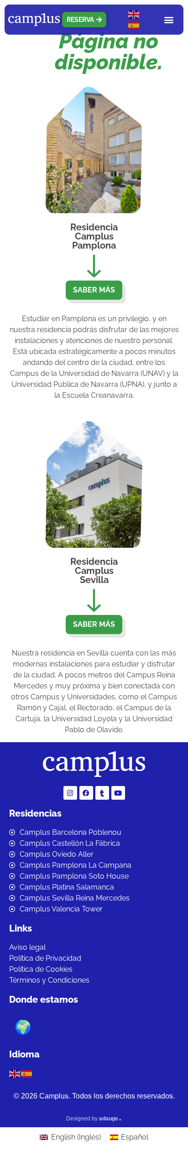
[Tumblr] (102, 793)
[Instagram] (70, 793)
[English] (134, 14)
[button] (169, 19)
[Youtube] (118, 793)
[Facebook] (86, 793)
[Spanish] (134, 25)
